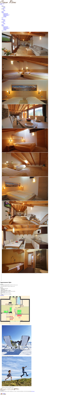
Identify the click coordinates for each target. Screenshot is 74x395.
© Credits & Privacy (2, 393)
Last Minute (4, 29)
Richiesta (3, 25)
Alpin (4, 20)
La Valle (3, 22)
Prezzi (2, 24)
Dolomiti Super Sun (5, 28)
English (3, 3)
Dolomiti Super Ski (5, 26)
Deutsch (1, 3)
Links (2, 30)
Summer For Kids (5, 27)
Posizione (3, 21)
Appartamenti (3, 19)
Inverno (4, 23)
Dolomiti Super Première (5, 355)
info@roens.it (32, 391)
